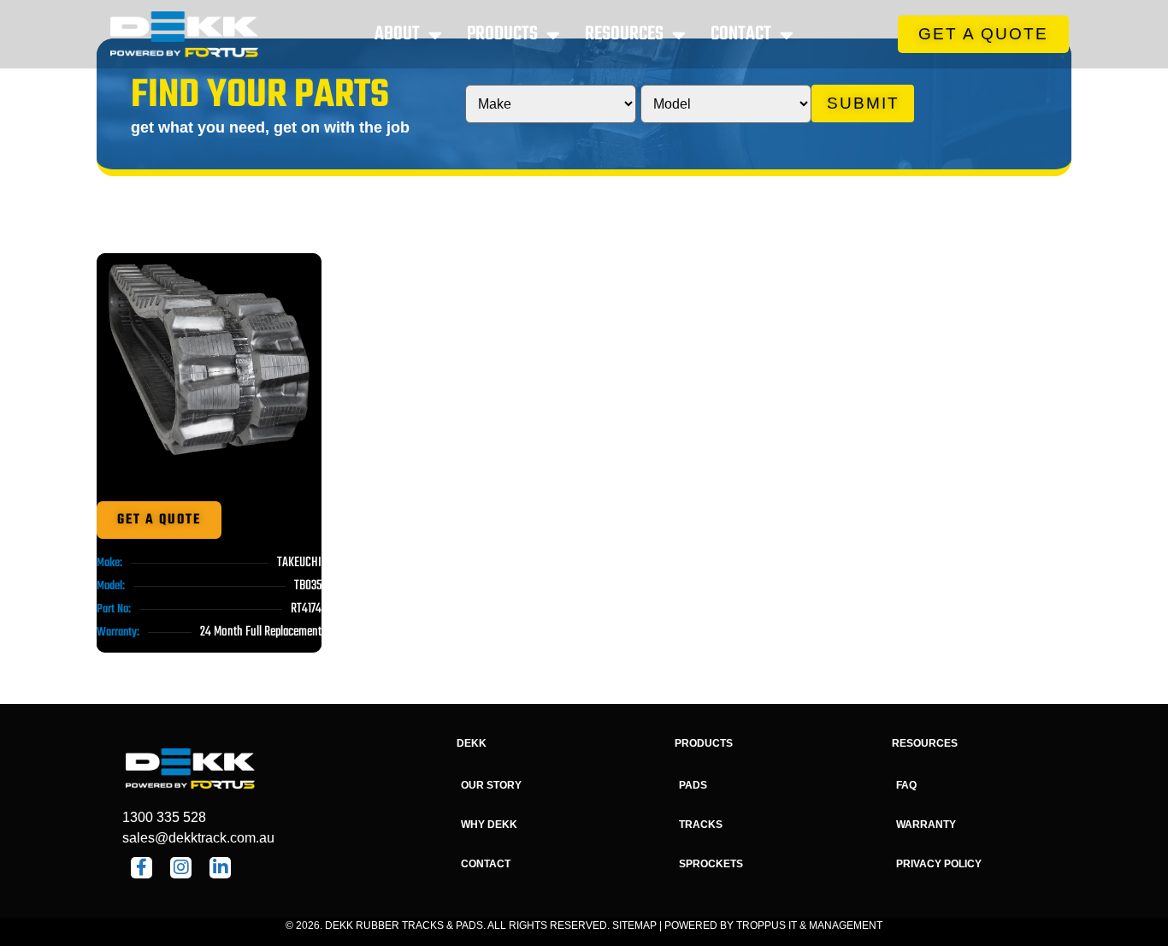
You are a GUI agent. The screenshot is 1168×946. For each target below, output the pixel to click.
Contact (741, 35)
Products (502, 35)
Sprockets (711, 864)
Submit (863, 103)
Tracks (701, 825)
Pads (693, 785)
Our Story (491, 785)
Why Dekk (489, 825)
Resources (624, 35)
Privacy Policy (939, 864)
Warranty (926, 825)
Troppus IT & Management (809, 925)
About (397, 35)
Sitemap (634, 925)
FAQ (906, 785)
